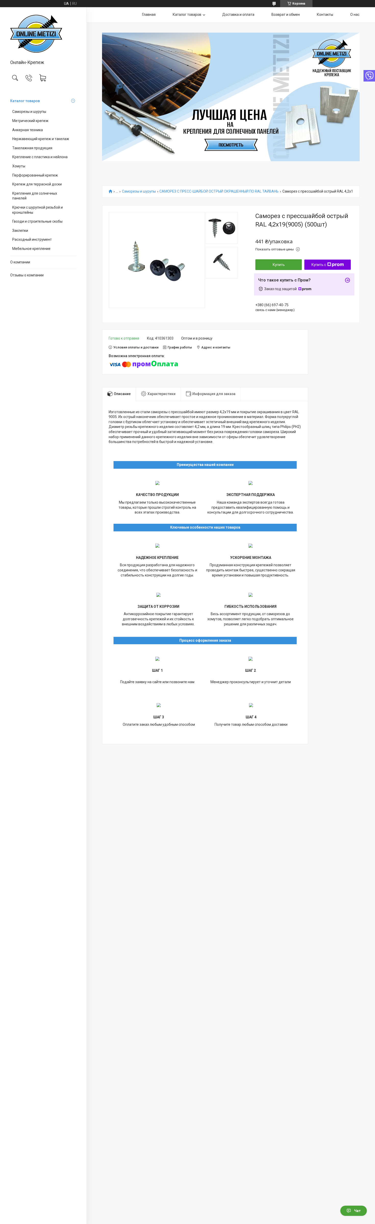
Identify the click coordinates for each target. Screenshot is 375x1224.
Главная (149, 14)
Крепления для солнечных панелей (34, 195)
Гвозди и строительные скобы (37, 221)
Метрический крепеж (30, 121)
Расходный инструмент (32, 239)
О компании (20, 262)
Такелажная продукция (32, 148)
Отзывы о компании (27, 275)
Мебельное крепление (31, 249)
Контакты (325, 14)
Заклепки (20, 230)
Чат (357, 1211)
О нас (354, 14)
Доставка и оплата (238, 14)
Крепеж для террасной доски (37, 184)
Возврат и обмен (285, 14)
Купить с (318, 265)
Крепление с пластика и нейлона (40, 157)
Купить (279, 265)
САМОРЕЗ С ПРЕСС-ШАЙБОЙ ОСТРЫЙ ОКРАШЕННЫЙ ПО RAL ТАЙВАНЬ (219, 191)
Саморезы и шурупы (29, 112)
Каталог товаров (25, 101)
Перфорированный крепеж (35, 175)
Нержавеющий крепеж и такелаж (40, 139)
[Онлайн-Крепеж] (43, 34)
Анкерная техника (27, 130)
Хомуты (18, 166)
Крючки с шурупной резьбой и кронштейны (37, 209)
